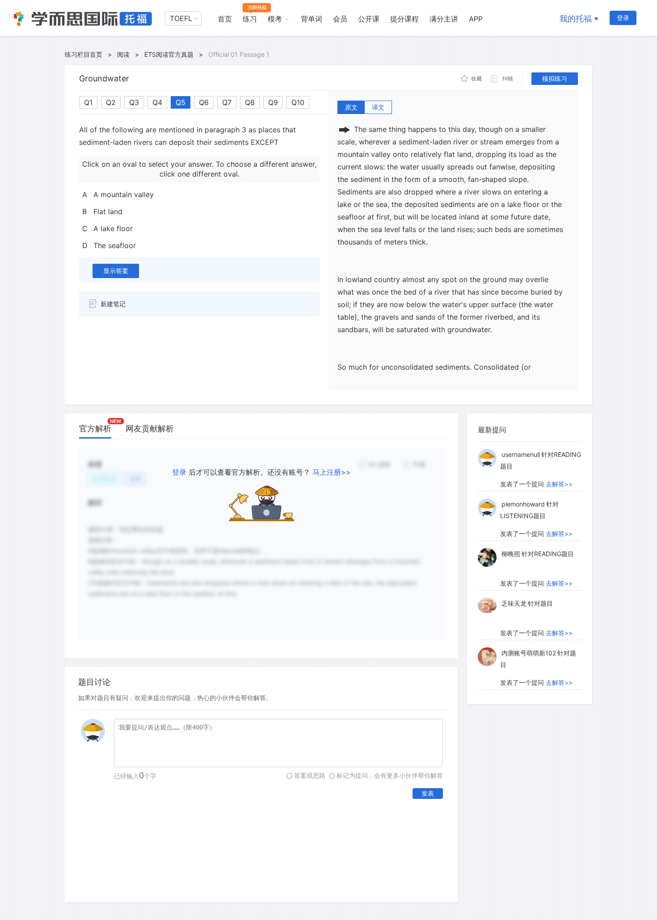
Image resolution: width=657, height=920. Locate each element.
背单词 (311, 18)
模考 (275, 18)
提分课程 (404, 18)
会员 (340, 18)
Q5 (180, 102)
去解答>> (559, 484)
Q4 (157, 102)
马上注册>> (331, 472)
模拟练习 (554, 78)
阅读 (123, 54)
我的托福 (576, 18)
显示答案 (115, 270)
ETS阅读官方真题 (169, 54)
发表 (427, 793)
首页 (225, 18)
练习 (250, 18)
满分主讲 (444, 18)
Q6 (204, 102)
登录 (623, 17)
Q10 (297, 102)
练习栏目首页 (83, 54)
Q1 (88, 102)
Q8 (250, 102)
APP (476, 18)
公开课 (368, 18)
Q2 (111, 102)
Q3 (134, 102)
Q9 (273, 102)
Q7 (227, 102)
